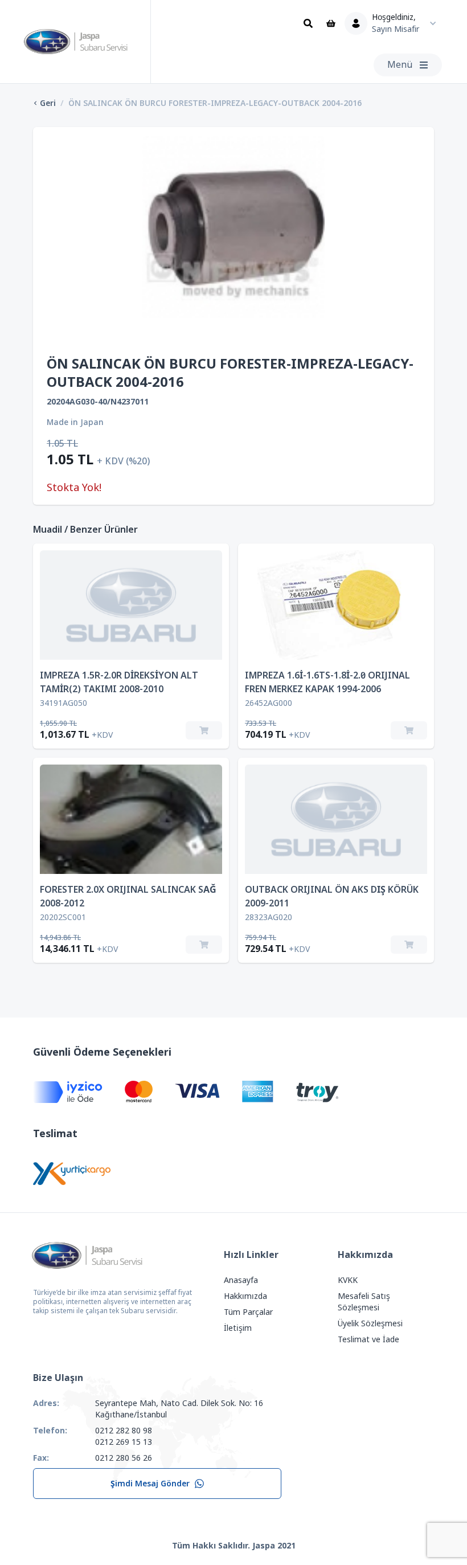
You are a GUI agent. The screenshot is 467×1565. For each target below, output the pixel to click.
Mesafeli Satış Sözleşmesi (364, 1301)
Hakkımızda (245, 1296)
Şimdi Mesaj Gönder (150, 1483)
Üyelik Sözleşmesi (370, 1323)
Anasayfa (241, 1280)
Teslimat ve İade (368, 1339)
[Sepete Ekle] (204, 730)
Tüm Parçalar (248, 1312)
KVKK (348, 1280)
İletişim (238, 1328)
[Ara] (308, 23)
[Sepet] (331, 23)
